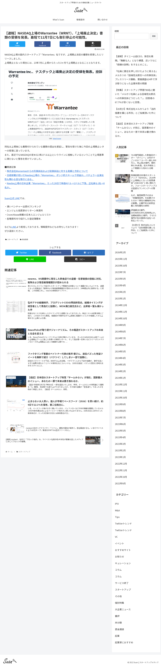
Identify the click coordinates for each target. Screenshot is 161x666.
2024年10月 (121, 318)
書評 (117, 615)
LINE (13, 226)
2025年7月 (120, 272)
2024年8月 (120, 331)
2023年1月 (120, 456)
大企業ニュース (123, 609)
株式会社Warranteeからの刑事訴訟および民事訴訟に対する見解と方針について (47, 171)
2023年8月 (120, 410)
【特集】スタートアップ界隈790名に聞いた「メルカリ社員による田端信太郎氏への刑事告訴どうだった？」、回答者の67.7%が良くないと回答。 (135, 96)
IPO (117, 503)
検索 (116, 31)
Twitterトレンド (123, 523)
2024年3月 (120, 364)
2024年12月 (121, 305)
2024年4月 (120, 358)
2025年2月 (120, 291)
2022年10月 (121, 476)
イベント (119, 543)
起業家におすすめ (124, 642)
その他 (118, 596)
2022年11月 (121, 470)
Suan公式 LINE (12, 198)
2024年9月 (120, 325)
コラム (118, 569)
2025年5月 (120, 278)
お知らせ (119, 556)
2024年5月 (120, 351)
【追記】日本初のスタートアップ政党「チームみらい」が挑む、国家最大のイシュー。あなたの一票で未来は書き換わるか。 (135, 129)
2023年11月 (121, 391)
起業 (117, 635)
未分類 (118, 622)
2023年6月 (120, 424)
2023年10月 (121, 397)
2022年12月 (121, 463)
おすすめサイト (123, 550)
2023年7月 (120, 417)
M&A (117, 510)
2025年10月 (121, 265)
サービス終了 (122, 583)
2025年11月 (121, 258)
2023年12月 (121, 384)
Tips (117, 517)
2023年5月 (120, 430)
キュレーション (123, 563)
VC (116, 536)
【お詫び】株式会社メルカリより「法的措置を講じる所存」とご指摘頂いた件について (135, 113)
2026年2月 (120, 252)
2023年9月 (120, 404)
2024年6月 (120, 344)
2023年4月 (120, 437)
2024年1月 (120, 377)
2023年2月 (120, 450)
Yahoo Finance (57, 138)
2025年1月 (120, 298)
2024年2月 (120, 371)
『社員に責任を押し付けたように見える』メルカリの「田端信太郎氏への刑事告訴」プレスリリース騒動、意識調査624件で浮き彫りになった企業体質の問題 (136, 77)
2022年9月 (120, 483)
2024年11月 (121, 311)
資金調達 (25, 239)
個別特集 (119, 602)
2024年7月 (120, 338)
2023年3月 (120, 443)
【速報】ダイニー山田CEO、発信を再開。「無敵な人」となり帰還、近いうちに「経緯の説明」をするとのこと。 (136, 60)
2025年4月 (120, 285)
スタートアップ (12, 239)
